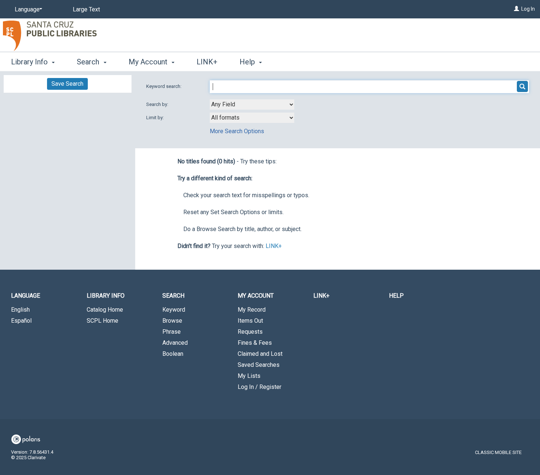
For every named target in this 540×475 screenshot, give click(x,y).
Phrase (171, 331)
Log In (528, 9)
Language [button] (25, 295)
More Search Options (237, 131)
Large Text (86, 9)
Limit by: (155, 117)
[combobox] (252, 104)
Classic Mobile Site (498, 452)
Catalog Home (105, 309)
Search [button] (89, 61)
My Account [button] (149, 61)
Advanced (175, 342)
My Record (252, 309)
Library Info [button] (30, 61)
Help (396, 295)
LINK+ (207, 61)
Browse (172, 320)
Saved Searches (259, 364)
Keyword (173, 309)
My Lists (249, 375)
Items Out (250, 320)
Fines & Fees (255, 342)
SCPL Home (102, 320)
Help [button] (248, 61)
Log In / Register (259, 386)
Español (21, 320)
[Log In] (516, 9)
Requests (250, 331)
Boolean (172, 353)
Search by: (157, 104)
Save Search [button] (67, 83)
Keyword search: (164, 86)
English (20, 309)
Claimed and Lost (260, 353)
